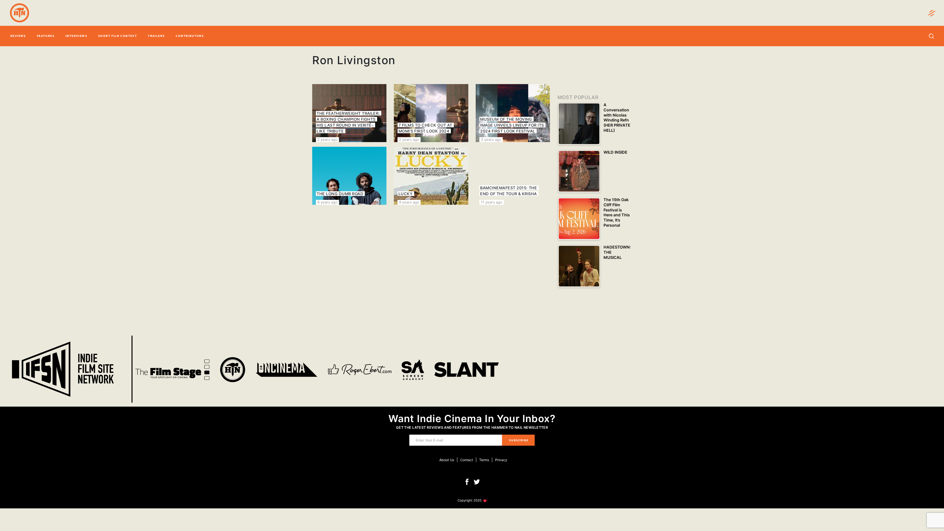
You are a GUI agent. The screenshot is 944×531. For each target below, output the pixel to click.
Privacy (501, 460)
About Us (446, 460)
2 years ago (327, 139)
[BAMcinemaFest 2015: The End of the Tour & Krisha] (513, 176)
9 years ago (409, 202)
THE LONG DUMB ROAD (340, 193)
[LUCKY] (431, 176)
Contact (466, 460)
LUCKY (405, 193)
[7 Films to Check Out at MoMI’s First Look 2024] (431, 113)
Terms (484, 460)
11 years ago (491, 202)
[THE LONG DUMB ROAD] (349, 176)
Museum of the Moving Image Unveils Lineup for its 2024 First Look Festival (512, 125)
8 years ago (327, 202)
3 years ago (491, 139)
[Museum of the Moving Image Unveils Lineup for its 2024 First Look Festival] (513, 113)
